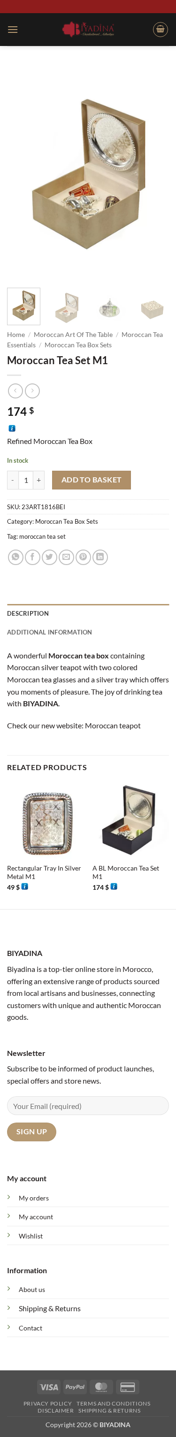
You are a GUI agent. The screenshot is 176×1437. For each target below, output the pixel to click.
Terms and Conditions (113, 1403)
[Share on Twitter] (49, 557)
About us (32, 1289)
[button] (12, 29)
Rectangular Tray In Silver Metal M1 (44, 872)
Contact (30, 1328)
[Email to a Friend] (66, 557)
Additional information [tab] (49, 632)
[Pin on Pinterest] (83, 557)
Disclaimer (56, 1410)
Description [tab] (28, 613)
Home (16, 334)
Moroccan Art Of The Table (73, 334)
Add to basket (91, 479)
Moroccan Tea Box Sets (78, 345)
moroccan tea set (42, 536)
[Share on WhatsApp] (15, 557)
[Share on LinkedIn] (100, 557)
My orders (34, 1198)
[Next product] (15, 390)
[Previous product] (32, 390)
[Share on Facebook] (32, 557)
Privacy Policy (47, 1403)
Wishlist (31, 1236)
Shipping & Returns (50, 1308)
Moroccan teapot (113, 725)
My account (36, 1217)
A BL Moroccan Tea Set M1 (125, 872)
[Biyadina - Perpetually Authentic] (88, 29)
